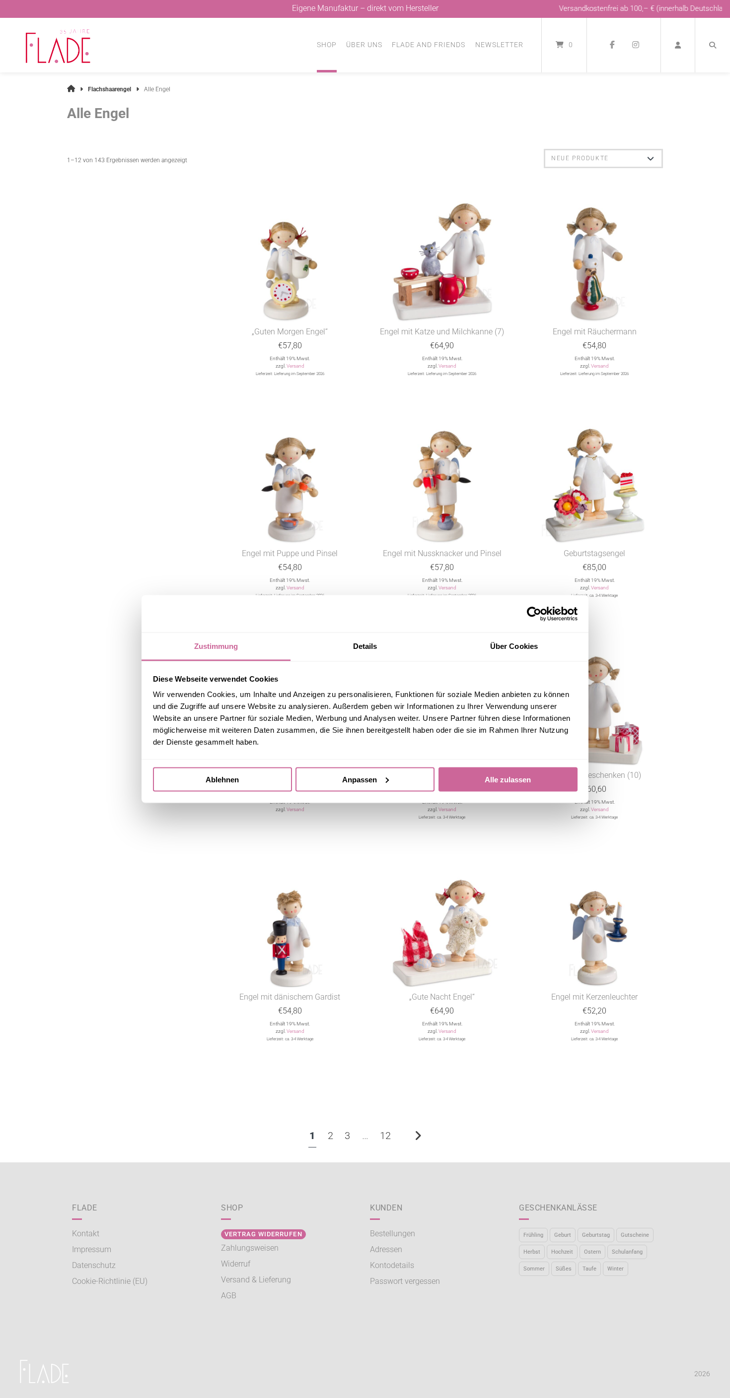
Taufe (589, 1269)
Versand (295, 366)
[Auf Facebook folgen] (612, 45)
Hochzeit (562, 1252)
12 (385, 1136)
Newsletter (499, 45)
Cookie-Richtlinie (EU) (109, 1281)
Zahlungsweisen (250, 1248)
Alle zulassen (508, 779)
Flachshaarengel (109, 89)
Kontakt (85, 1233)
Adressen (386, 1249)
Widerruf (235, 1264)
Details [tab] (365, 646)
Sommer (534, 1269)
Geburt (562, 1235)
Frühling (533, 1235)
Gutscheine (635, 1235)
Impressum (91, 1249)
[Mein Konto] (678, 45)
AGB (228, 1295)
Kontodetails (392, 1265)
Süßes (564, 1269)
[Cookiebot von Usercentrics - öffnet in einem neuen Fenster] (534, 613)
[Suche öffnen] (712, 45)
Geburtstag (596, 1235)
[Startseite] (58, 45)
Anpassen (359, 779)
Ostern (592, 1252)
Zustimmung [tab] (216, 646)
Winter (615, 1269)
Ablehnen (222, 779)
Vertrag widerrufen (263, 1234)
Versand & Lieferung (256, 1279)
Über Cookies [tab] (514, 646)
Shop (327, 45)
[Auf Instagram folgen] (635, 45)
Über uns (364, 45)
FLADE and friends (428, 45)
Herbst (531, 1252)
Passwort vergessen (405, 1281)
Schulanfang (627, 1252)
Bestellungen (392, 1233)
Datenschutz (94, 1265)
